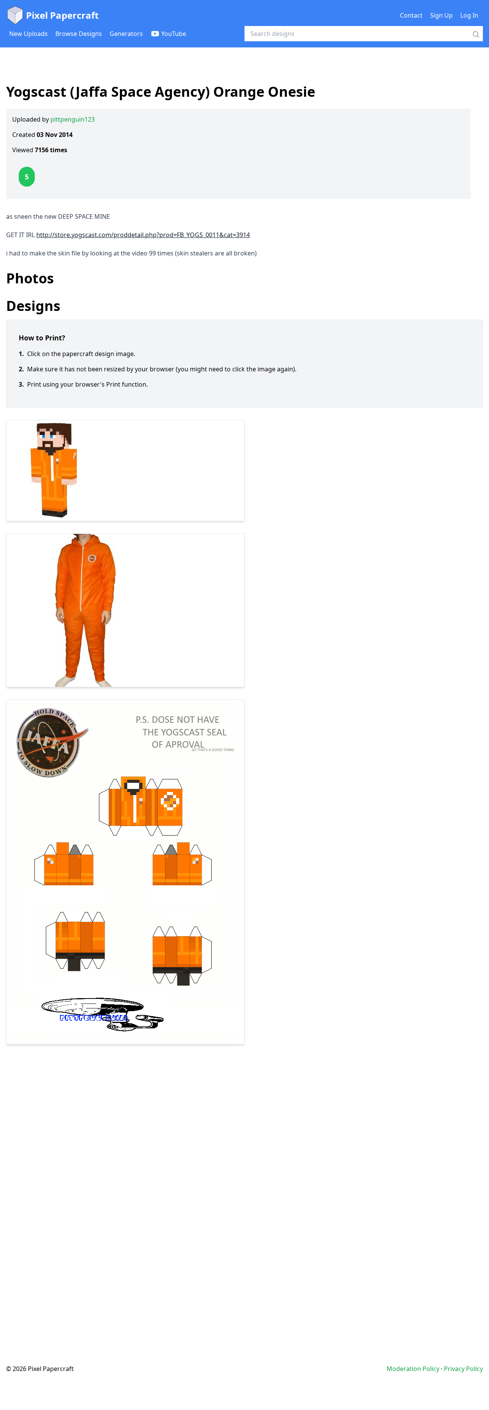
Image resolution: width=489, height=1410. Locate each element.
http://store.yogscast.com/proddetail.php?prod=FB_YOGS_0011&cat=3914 (143, 235)
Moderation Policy (413, 1368)
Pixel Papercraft (62, 15)
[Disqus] (244, 1189)
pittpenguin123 (72, 119)
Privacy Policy (463, 1368)
